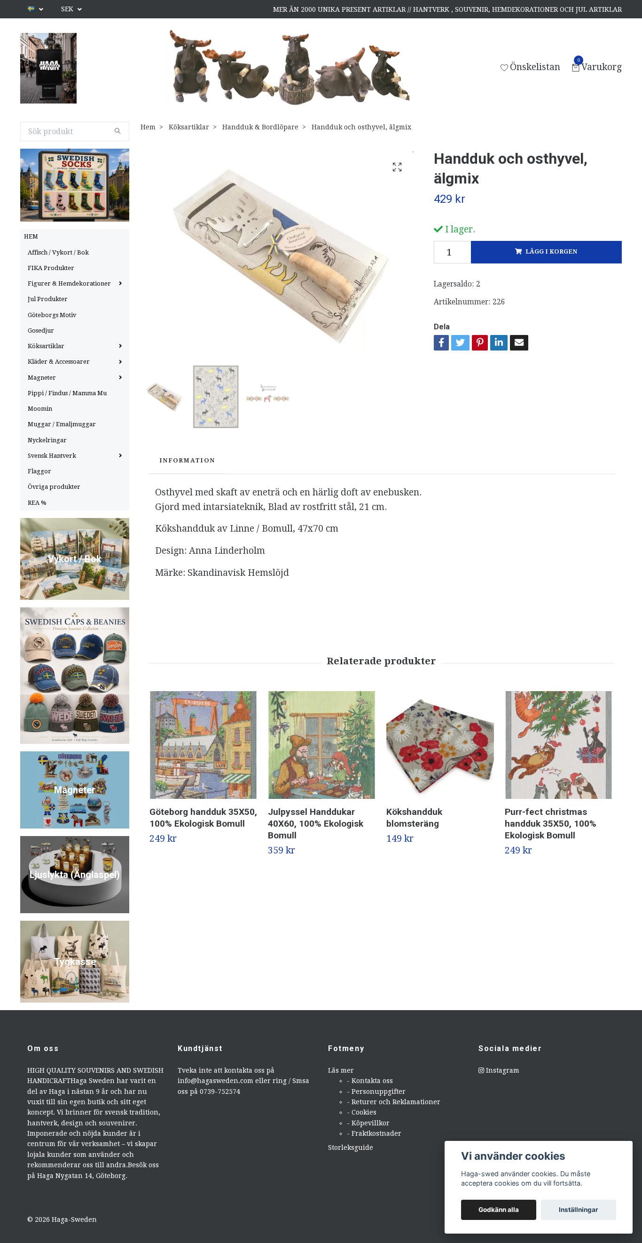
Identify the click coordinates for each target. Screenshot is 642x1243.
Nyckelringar (47, 440)
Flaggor (39, 471)
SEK (68, 9)
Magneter (42, 377)
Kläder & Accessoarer (59, 361)
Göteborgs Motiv (52, 315)
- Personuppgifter (376, 1091)
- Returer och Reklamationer (393, 1102)
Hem (148, 127)
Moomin (40, 408)
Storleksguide (350, 1147)
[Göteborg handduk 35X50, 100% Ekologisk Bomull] (203, 745)
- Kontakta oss (370, 1080)
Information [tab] (187, 460)
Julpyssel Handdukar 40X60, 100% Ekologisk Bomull (315, 823)
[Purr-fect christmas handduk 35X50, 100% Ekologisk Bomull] (558, 745)
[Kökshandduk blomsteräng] (440, 745)
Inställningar (578, 1209)
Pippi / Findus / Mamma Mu (67, 393)
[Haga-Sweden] (48, 68)
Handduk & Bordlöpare (260, 127)
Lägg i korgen (551, 251)
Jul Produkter (48, 299)
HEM (31, 236)
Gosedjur (41, 330)
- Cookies (361, 1112)
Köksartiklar (46, 346)
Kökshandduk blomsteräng (414, 817)
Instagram (501, 1070)
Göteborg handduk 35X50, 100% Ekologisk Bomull (203, 817)
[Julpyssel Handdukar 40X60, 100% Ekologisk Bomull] (322, 745)
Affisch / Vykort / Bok (58, 252)
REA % (37, 502)
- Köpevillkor (368, 1123)
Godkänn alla (498, 1209)
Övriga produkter (54, 486)
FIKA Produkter (51, 267)
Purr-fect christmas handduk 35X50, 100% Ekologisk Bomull (550, 823)
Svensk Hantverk (52, 455)
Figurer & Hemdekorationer (69, 283)
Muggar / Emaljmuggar (62, 424)
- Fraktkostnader (374, 1133)
